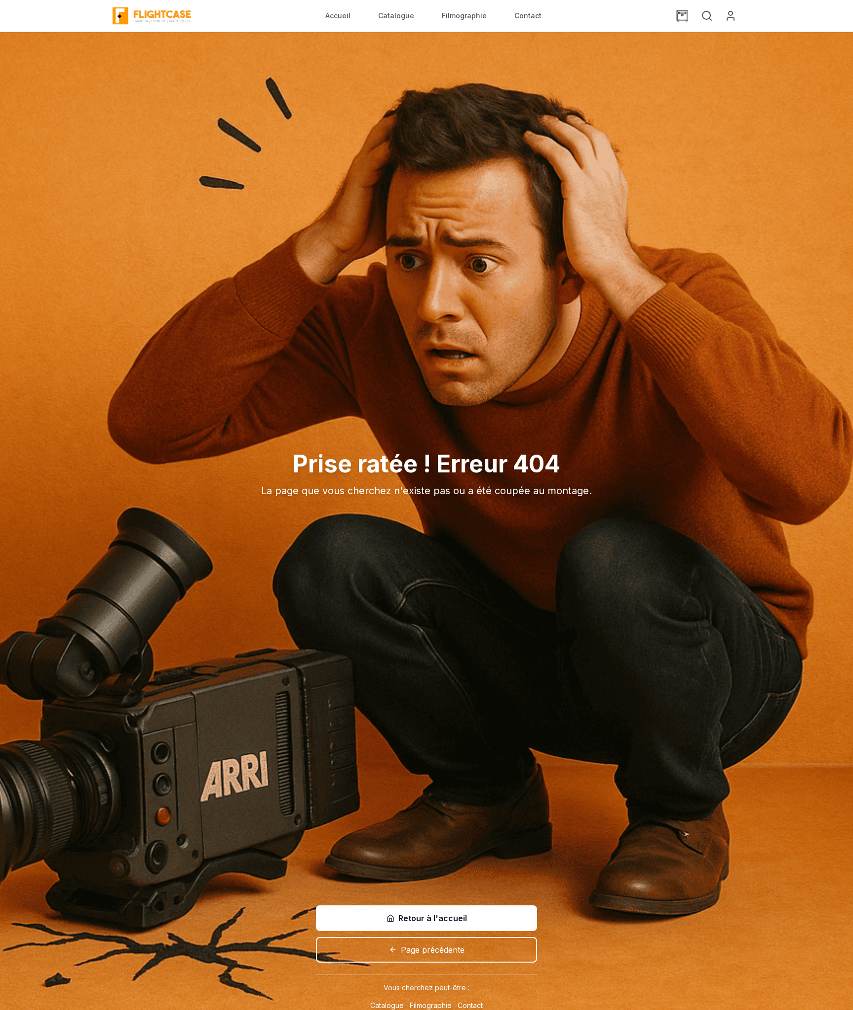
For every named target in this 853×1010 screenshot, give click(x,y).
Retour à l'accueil (432, 918)
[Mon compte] (730, 16)
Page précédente (433, 950)
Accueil (337, 15)
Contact (528, 15)
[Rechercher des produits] (707, 16)
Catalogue (396, 15)
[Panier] (682, 16)
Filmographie (464, 15)
